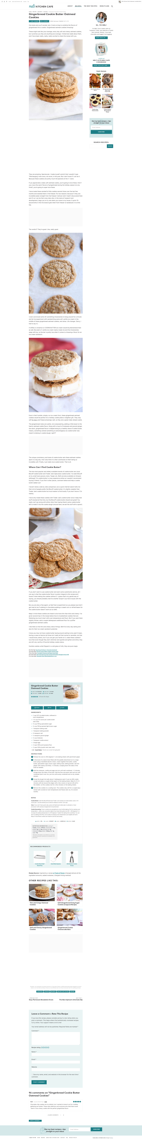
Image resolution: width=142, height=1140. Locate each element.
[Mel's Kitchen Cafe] (41, 6)
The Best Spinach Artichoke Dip (71, 999)
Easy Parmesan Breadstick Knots (41, 999)
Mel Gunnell (56, 21)
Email (34, 1059)
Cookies (45, 11)
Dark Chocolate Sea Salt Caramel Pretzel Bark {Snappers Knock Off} (53, 654)
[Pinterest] (7, 1)
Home (10, 1)
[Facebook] (2, 1)
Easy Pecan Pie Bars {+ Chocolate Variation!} (46, 650)
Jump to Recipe (34, 21)
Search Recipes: (101, 142)
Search (110, 146)
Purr (112, 1137)
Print (38, 707)
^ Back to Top (32, 1137)
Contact (24, 1)
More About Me (101, 37)
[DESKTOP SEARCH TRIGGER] (113, 6)
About (70, 6)
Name (34, 1052)
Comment (35, 1031)
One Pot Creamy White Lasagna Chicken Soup (47, 651)
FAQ (28, 1)
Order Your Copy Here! (101, 65)
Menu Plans (104, 6)
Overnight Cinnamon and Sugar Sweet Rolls (47, 653)
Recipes (78, 6)
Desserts (40, 11)
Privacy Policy (73, 1137)
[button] (31, 697)
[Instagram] (4, 1)
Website (34, 1067)
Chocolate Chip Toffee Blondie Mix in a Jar (46, 656)
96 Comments (45, 21)
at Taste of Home (59, 873)
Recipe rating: (36, 1047)
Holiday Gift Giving (63, 991)
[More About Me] (101, 49)
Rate (62, 707)
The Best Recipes (90, 6)
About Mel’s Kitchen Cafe (17, 1)
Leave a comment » (35, 1120)
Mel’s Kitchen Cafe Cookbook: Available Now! (131, 1)
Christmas (40, 991)
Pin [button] (50, 707)
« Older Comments (52, 1115)
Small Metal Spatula (56, 863)
